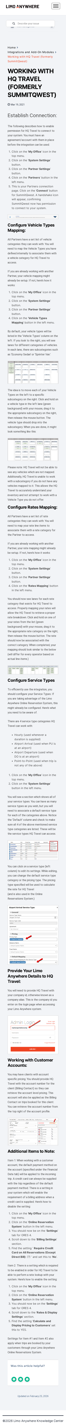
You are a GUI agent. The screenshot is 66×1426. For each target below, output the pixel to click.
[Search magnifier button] (13, 23)
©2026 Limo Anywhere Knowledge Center (33, 1421)
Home (12, 47)
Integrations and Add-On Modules (31, 52)
